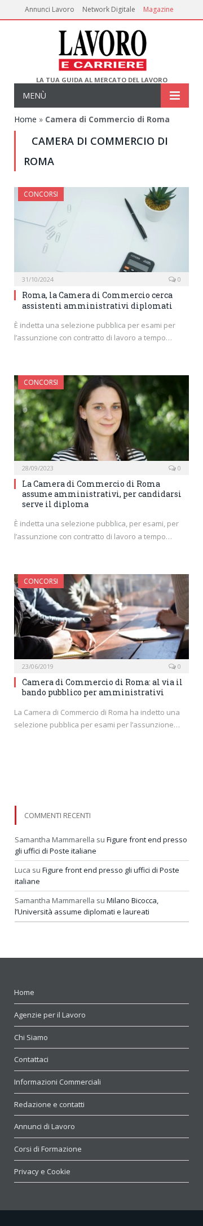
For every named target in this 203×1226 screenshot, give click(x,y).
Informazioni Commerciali (57, 1082)
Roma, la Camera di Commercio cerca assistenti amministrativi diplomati (97, 300)
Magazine (158, 9)
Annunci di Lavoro (44, 1126)
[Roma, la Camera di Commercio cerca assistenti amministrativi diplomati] (101, 233)
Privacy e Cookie (42, 1171)
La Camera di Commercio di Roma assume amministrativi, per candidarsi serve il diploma (102, 493)
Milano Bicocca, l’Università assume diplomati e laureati (86, 906)
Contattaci (31, 1059)
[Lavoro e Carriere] (102, 48)
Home (25, 119)
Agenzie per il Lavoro (50, 1015)
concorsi (41, 194)
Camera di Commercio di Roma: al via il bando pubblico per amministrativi (102, 687)
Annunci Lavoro (49, 9)
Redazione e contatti (49, 1104)
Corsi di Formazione (48, 1149)
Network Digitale (108, 9)
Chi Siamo (31, 1037)
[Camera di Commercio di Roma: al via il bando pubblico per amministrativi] (101, 620)
